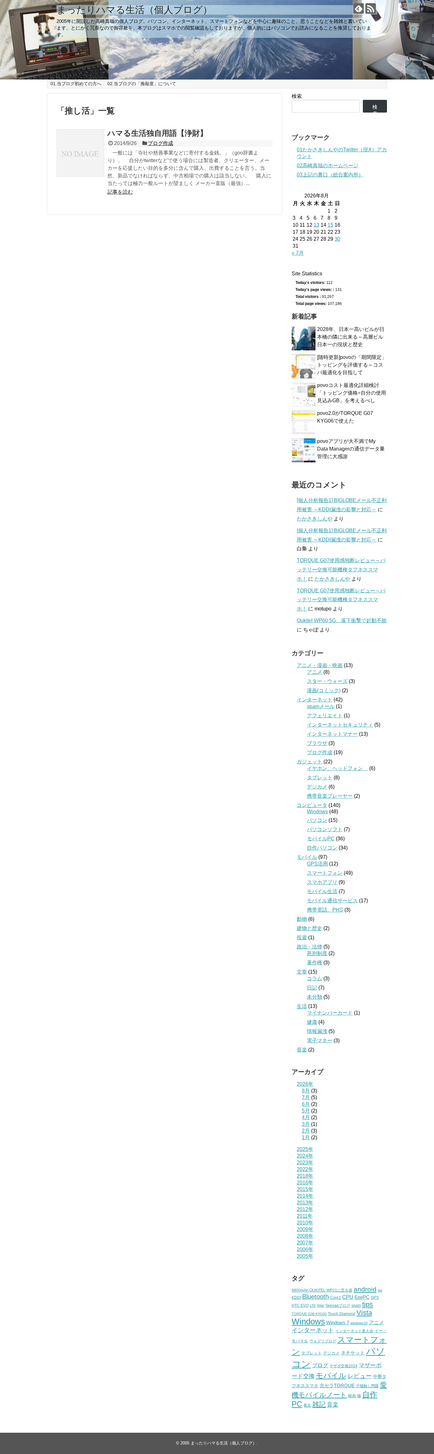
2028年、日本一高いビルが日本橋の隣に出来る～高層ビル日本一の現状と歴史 (350, 337)
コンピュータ (312, 805)
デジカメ (317, 786)
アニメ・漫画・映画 (319, 665)
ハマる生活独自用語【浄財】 (157, 133)
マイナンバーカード (330, 1013)
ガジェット (309, 761)
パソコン (317, 820)
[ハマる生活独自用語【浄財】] (80, 153)
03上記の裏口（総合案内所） (330, 174)
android (365, 1289)
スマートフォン (324, 873)
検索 (297, 96)
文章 (302, 972)
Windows (317, 811)
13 (316, 225)
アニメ (314, 672)
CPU (347, 1297)
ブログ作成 (160, 143)
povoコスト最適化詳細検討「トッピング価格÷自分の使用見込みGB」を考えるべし (351, 392)
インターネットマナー (332, 734)
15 (330, 225)
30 (337, 239)
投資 (302, 937)
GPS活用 (317, 863)
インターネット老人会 (354, 1331)
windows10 (359, 1323)
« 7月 (298, 253)
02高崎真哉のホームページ (327, 165)
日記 (312, 987)
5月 (306, 1110)
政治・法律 (309, 946)
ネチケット (353, 1352)
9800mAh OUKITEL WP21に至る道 (322, 1290)
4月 (306, 1117)
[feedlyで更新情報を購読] (358, 8)
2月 (306, 1131)
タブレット (319, 777)
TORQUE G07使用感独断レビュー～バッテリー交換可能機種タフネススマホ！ (341, 570)
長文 (307, 1405)
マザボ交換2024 (343, 1366)
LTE (313, 1305)
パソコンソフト (324, 829)
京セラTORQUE (337, 1385)
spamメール (321, 706)
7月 (306, 1097)
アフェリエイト (324, 715)
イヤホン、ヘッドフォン (337, 768)
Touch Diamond (341, 1314)
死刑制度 (317, 953)
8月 (306, 1090)
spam (356, 1305)
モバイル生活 (322, 891)
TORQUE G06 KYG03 (309, 1314)
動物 (302, 919)
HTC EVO (300, 1305)
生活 (302, 1006)
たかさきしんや (314, 518)
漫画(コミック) (324, 690)
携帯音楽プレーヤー (330, 796)
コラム (314, 978)
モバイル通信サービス (332, 900)
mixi (320, 1305)
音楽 (302, 1049)
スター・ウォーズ (327, 681)
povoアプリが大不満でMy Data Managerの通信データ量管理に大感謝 (351, 448)
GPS (375, 1297)
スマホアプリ (322, 882)
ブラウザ (317, 743)
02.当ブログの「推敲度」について (141, 83)
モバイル (307, 857)
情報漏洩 (317, 1031)
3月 (306, 1124)
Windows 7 (337, 1322)
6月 (306, 1104)
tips (367, 1304)
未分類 (314, 997)
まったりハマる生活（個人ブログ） (134, 9)
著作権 (314, 962)
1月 (306, 1137)
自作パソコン (322, 848)
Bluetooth (315, 1296)
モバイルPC (321, 838)
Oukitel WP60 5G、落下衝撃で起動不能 (342, 620)
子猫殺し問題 (367, 1386)
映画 (352, 1396)
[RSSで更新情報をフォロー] (370, 8)
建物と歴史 (309, 928)
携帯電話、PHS (325, 910)
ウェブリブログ (322, 1341)
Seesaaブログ (337, 1305)
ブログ (320, 1365)
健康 (312, 1022)
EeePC (362, 1297)
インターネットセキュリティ (340, 724)
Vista (364, 1313)
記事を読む (120, 192)
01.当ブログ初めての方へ (76, 83)
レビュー (360, 1376)
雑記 (319, 1404)
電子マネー (319, 1040)
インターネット (314, 699)
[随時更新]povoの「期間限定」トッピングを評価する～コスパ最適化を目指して (352, 365)
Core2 (335, 1297)
